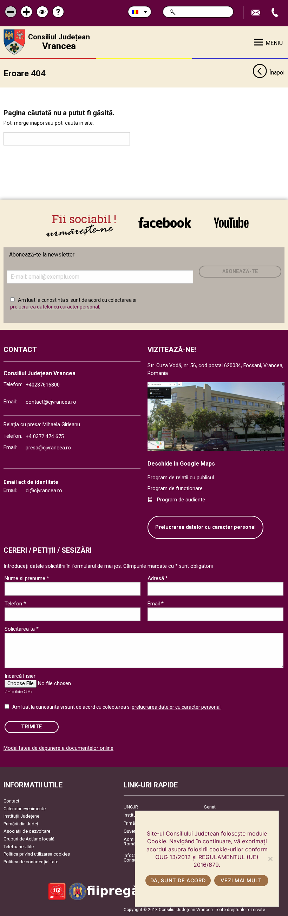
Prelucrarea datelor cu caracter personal (205, 527)
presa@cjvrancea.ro (48, 448)
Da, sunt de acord (177, 880)
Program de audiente (181, 500)
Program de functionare (175, 489)
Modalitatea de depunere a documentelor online (58, 748)
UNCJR (131, 807)
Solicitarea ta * (22, 629)
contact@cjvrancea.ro (51, 402)
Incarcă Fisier (20, 676)
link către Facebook (164, 222)
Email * (156, 603)
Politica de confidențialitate (31, 861)
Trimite (31, 727)
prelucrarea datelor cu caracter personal (54, 307)
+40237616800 (43, 385)
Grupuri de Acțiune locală (29, 839)
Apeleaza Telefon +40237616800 (275, 12)
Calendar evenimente (25, 808)
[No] (270, 858)
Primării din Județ (21, 823)
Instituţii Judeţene (21, 816)
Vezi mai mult (241, 880)
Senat (210, 807)
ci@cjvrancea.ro (44, 491)
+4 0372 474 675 (45, 437)
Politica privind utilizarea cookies (37, 854)
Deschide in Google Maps (181, 463)
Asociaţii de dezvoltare (27, 831)
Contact (11, 801)
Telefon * (15, 603)
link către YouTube (231, 222)
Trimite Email (257, 12)
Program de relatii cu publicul (181, 478)
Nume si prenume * (27, 578)
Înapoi (276, 72)
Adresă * (158, 578)
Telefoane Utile (19, 846)
